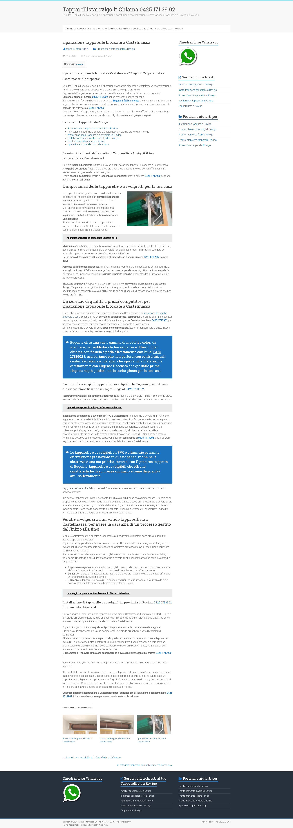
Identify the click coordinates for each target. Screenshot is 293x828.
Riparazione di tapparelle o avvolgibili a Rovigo (93, 128)
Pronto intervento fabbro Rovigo (196, 134)
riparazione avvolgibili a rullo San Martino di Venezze (92, 757)
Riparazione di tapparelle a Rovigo (197, 95)
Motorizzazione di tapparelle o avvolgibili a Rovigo (95, 134)
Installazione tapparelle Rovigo (195, 123)
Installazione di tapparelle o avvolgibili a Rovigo (93, 138)
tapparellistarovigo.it (77, 48)
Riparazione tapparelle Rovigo (195, 145)
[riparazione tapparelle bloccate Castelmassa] (117, 724)
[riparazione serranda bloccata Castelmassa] (154, 724)
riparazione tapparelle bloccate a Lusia (88, 144)
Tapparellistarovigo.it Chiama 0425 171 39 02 (119, 9)
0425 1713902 (100, 96)
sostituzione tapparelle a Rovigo (196, 100)
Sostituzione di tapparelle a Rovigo (86, 141)
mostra (79, 64)
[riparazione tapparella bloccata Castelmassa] (80, 724)
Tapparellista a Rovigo (190, 105)
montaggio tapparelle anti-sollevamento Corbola (144, 765)
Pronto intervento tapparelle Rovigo (116, 48)
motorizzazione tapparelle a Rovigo (198, 89)
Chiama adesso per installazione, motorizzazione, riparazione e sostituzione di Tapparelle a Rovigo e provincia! (124, 28)
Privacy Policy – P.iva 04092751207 (216, 822)
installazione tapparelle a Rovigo (196, 84)
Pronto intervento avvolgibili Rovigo (197, 129)
